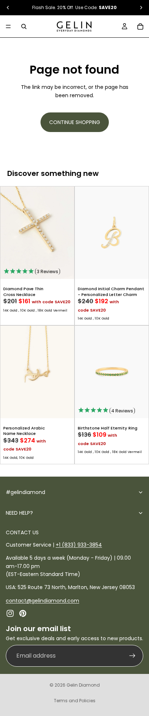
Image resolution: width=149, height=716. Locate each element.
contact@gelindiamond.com (42, 600)
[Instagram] (10, 613)
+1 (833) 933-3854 (79, 544)
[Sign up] (132, 655)
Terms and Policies (74, 701)
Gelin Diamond (83, 685)
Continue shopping (74, 122)
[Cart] (140, 26)
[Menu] (8, 26)
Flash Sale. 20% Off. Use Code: (74, 7)
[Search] (24, 26)
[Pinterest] (22, 613)
